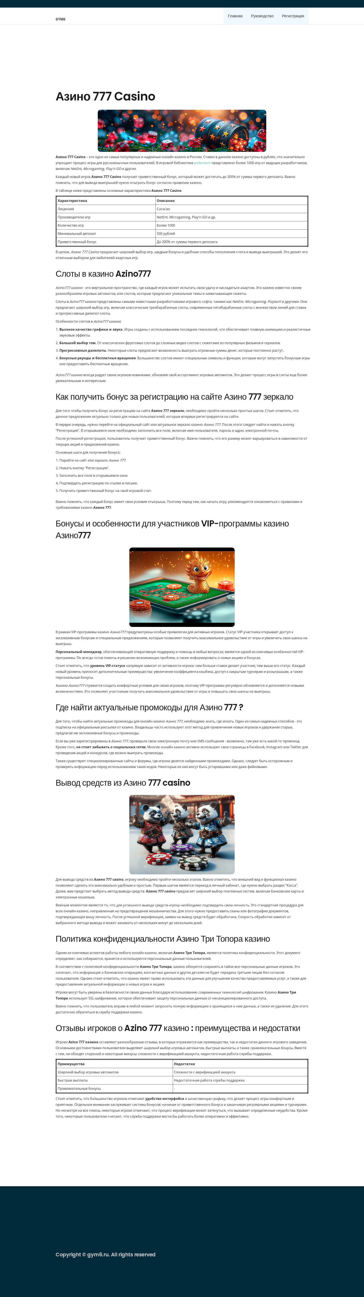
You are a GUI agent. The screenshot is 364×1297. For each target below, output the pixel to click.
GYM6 (60, 19)
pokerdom (202, 162)
